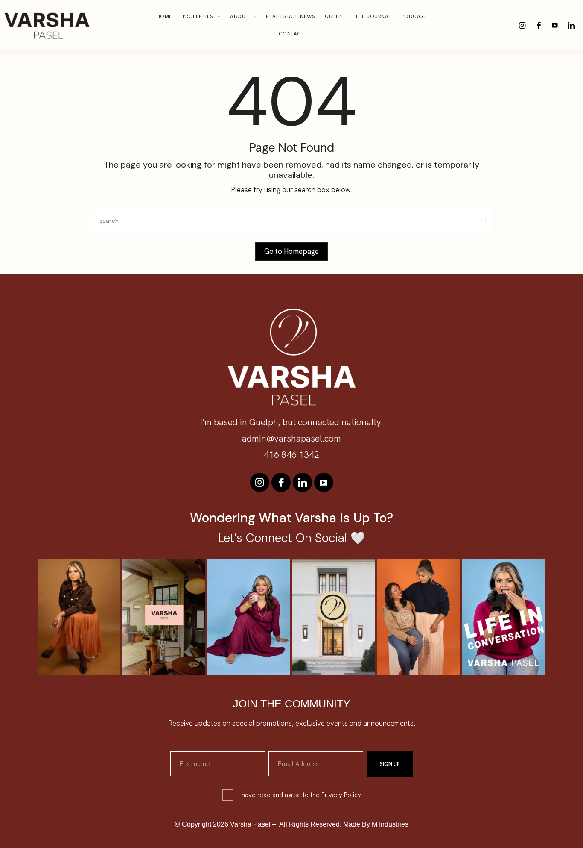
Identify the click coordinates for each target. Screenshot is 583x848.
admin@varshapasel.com (291, 438)
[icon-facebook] (538, 25)
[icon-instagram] (522, 25)
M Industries (390, 824)
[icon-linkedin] (571, 25)
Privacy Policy (341, 795)
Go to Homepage (291, 251)
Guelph (335, 16)
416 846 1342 (291, 454)
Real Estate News (290, 16)
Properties (198, 16)
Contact (292, 33)
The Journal (373, 16)
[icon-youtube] (555, 25)
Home (164, 16)
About (239, 16)
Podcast (414, 16)
